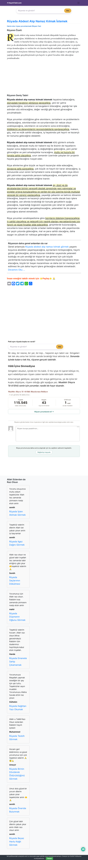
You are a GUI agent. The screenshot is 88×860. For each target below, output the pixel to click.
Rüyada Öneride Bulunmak (17, 810)
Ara (67, 11)
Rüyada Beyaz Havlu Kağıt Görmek (16, 841)
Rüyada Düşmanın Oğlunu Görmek (17, 616)
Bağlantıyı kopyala (44, 452)
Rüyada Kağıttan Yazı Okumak (17, 708)
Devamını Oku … (16, 269)
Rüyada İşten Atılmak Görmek (17, 513)
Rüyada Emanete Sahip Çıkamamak (18, 661)
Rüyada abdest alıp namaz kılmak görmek (47, 246)
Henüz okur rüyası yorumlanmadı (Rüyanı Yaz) (24, 26)
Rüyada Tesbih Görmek (17, 738)
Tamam (49, 858)
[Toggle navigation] (78, 3)
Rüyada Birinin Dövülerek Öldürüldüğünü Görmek (17, 774)
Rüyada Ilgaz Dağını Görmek (17, 543)
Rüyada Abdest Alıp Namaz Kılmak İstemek (37, 21)
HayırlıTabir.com (15, 3)
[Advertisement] (44, 78)
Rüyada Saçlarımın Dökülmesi (14, 580)
